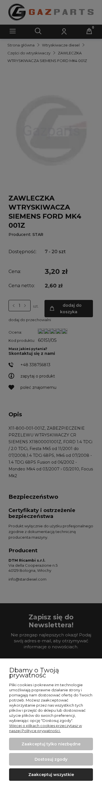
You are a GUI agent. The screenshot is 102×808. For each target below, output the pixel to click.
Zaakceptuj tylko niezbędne (51, 744)
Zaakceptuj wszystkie (51, 774)
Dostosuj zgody (51, 759)
